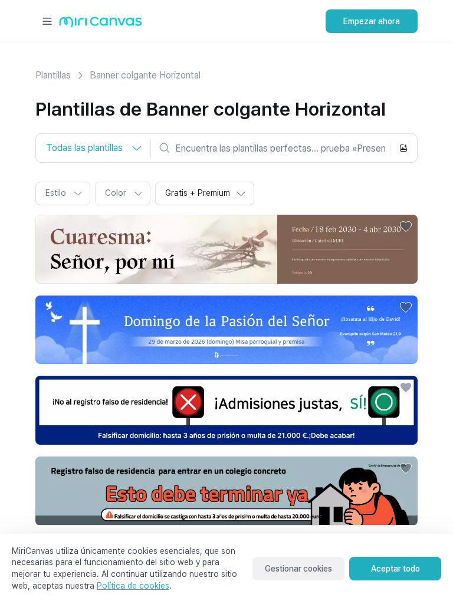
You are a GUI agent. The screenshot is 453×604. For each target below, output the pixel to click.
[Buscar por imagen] (403, 148)
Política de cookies (133, 585)
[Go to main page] (100, 24)
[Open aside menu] (47, 21)
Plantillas (53, 75)
